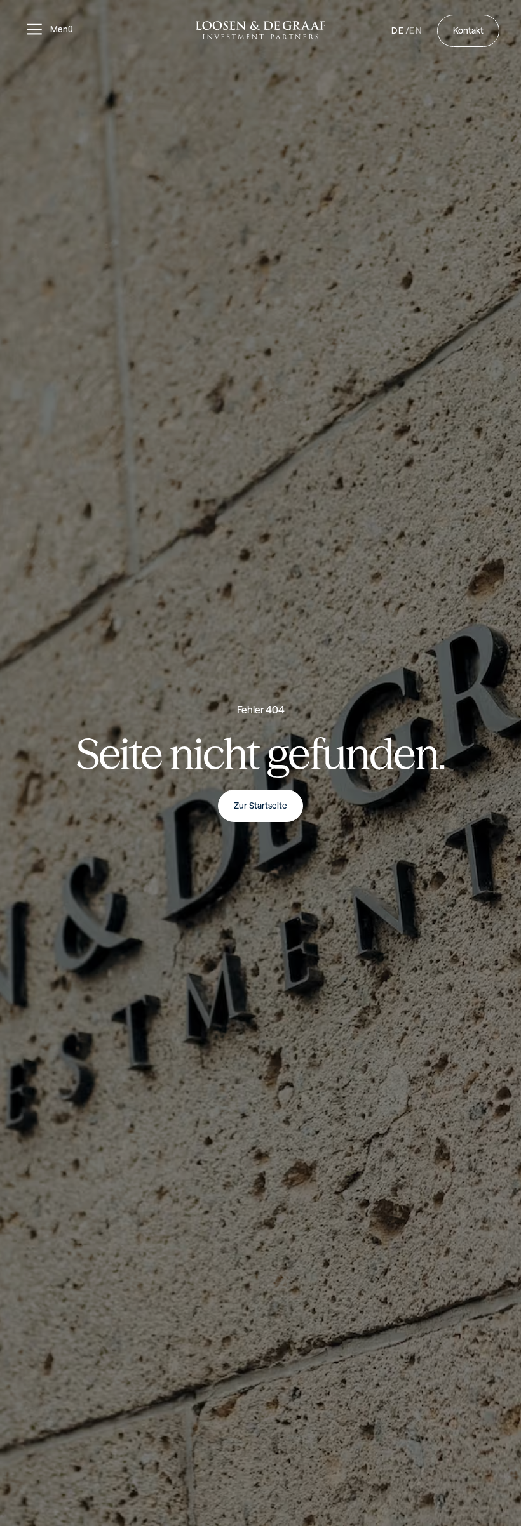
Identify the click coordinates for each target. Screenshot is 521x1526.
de (398, 30)
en (416, 30)
